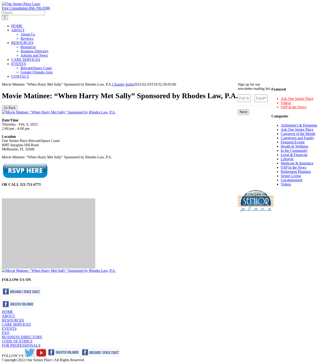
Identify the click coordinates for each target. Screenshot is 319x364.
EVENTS (9, 329)
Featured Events (293, 142)
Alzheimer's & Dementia (299, 125)
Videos (286, 103)
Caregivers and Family (297, 138)
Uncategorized (291, 180)
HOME (7, 312)
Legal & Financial (294, 155)
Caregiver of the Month (298, 134)
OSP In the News (293, 107)
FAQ (5, 333)
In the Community (294, 151)
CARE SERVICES (16, 324)
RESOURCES (13, 320)
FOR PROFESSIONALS (21, 345)
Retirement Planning (296, 172)
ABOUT (8, 316)
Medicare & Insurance (297, 163)
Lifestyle (287, 159)
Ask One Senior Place (297, 99)
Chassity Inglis (123, 84)
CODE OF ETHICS (17, 341)
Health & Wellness (294, 146)
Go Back (10, 107)
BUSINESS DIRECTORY (22, 337)
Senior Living (291, 176)
